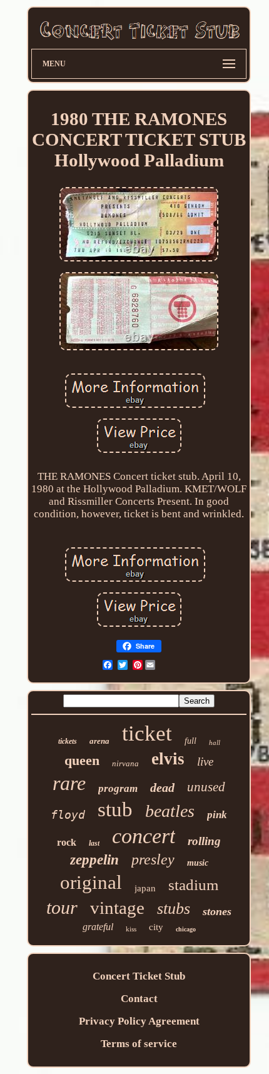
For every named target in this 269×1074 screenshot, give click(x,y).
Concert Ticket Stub (139, 976)
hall (214, 742)
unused (206, 786)
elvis (168, 758)
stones (217, 911)
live (205, 761)
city (156, 927)
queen (81, 760)
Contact (139, 999)
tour (62, 907)
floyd (68, 814)
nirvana (125, 763)
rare (69, 783)
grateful (98, 926)
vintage (117, 908)
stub (115, 809)
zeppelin (94, 860)
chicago (186, 929)
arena (99, 741)
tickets (67, 741)
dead (162, 787)
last (94, 843)
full (190, 741)
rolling (204, 841)
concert (143, 836)
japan (145, 888)
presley (153, 859)
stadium (193, 884)
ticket (147, 733)
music (197, 863)
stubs (173, 908)
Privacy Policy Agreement (139, 1021)
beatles (170, 811)
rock (66, 842)
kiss (131, 929)
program (118, 788)
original (91, 882)
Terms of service (139, 1044)
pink (217, 815)
